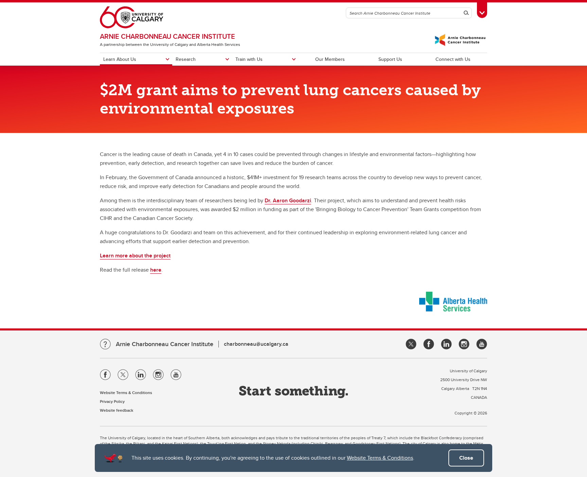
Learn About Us (119, 59)
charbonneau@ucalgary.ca (256, 344)
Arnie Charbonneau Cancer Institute (167, 36)
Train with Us (249, 59)
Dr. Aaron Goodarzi (288, 200)
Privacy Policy (112, 401)
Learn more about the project (135, 255)
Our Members (330, 59)
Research (186, 59)
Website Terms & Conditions (380, 458)
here (155, 270)
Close (466, 458)
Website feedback (116, 410)
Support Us (390, 59)
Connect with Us (452, 59)
